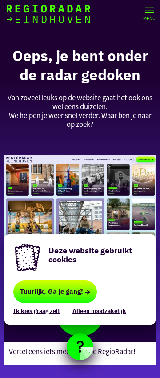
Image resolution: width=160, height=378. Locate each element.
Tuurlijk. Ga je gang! (51, 291)
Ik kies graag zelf (36, 311)
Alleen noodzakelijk (99, 311)
